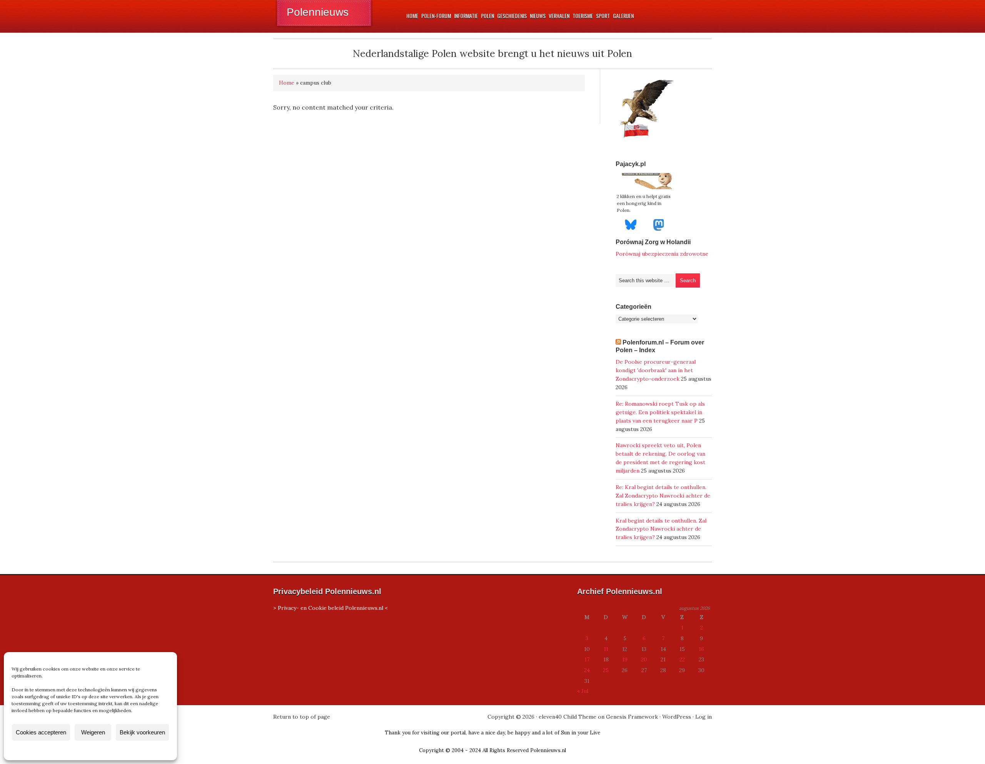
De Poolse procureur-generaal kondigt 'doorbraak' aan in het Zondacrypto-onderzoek (656, 370)
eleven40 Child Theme (567, 716)
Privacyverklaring (105, 750)
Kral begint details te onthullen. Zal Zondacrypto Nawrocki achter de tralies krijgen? (661, 529)
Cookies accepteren (41, 732)
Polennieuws (318, 12)
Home (286, 82)
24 (587, 670)
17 (586, 659)
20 (644, 659)
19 (625, 659)
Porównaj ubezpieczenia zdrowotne (662, 253)
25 (606, 670)
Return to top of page (301, 716)
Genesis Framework (632, 716)
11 (606, 649)
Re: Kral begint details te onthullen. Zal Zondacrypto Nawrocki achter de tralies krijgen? (663, 496)
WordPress (676, 716)
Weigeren (93, 732)
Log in (703, 716)
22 (682, 659)
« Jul (582, 690)
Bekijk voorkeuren (142, 732)
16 (701, 649)
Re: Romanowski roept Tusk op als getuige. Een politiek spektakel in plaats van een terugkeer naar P (660, 412)
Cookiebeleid (67, 750)
